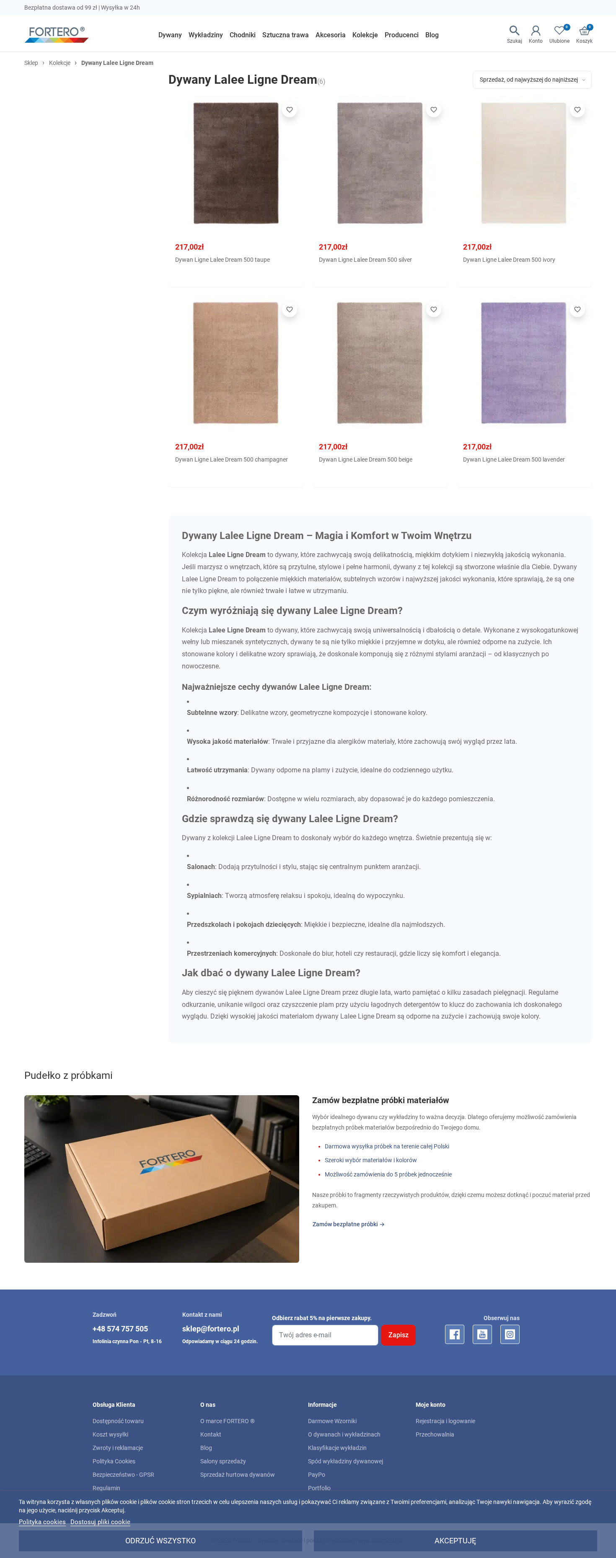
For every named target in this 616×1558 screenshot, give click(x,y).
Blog (206, 1448)
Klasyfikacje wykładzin (337, 1448)
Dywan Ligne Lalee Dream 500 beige (365, 459)
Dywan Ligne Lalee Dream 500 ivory (509, 259)
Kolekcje (59, 62)
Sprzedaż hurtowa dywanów (237, 1474)
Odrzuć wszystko (160, 1540)
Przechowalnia (435, 1434)
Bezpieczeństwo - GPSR (123, 1474)
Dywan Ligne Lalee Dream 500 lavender (514, 459)
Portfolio (319, 1488)
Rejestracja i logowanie (445, 1421)
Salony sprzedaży (223, 1461)
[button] (514, 35)
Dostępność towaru (118, 1421)
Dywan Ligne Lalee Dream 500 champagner (231, 459)
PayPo (316, 1474)
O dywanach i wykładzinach (344, 1434)
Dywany (194, 838)
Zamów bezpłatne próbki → (349, 1224)
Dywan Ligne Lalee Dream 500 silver (365, 259)
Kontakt (210, 1434)
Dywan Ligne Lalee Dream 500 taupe (222, 259)
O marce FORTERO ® (227, 1421)
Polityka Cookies (114, 1461)
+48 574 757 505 (120, 1328)
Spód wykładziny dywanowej (345, 1461)
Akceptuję (455, 1540)
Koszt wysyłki (110, 1434)
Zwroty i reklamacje (118, 1448)
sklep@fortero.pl (210, 1328)
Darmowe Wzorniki (332, 1421)
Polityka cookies (42, 1522)
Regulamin (106, 1488)
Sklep (31, 62)
